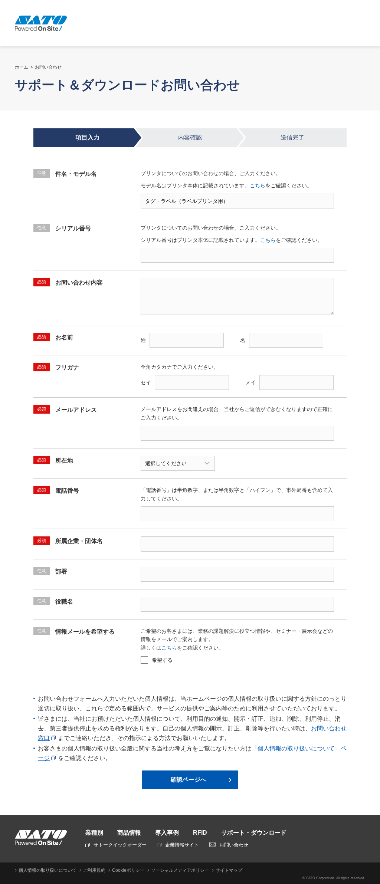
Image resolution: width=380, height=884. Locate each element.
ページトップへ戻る (370, 824)
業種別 (94, 832)
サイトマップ (229, 870)
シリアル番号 (64, 228)
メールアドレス (67, 410)
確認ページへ (188, 779)
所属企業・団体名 (70, 541)
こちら (257, 185)
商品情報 (129, 832)
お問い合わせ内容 (70, 282)
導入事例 (167, 832)
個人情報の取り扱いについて (47, 870)
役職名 (55, 601)
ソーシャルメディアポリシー (180, 870)
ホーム (21, 67)
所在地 (55, 460)
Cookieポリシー (128, 870)
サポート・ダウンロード (253, 832)
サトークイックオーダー (120, 845)
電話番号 (58, 490)
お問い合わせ (48, 67)
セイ (146, 382)
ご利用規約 (94, 870)
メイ (250, 382)
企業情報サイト (182, 845)
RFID (200, 832)
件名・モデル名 (67, 174)
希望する (162, 660)
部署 (52, 571)
